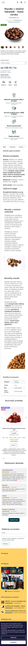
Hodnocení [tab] (12, 147)
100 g (10, 437)
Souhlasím (13, 642)
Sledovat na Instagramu (13, 591)
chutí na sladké (18, 341)
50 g (7, 437)
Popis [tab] (4, 147)
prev (2, 417)
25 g (3, 437)
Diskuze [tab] (21, 147)
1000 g (23, 437)
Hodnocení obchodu (14, 463)
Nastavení (13, 637)
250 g (15, 437)
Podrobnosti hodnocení (14, 22)
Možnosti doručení (5, 76)
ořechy (10, 295)
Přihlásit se (5, 543)
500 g (19, 437)
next (26, 417)
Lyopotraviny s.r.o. (14, 17)
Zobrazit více (14, 520)
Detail (13, 445)
